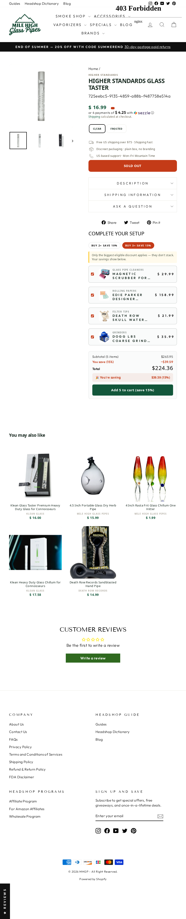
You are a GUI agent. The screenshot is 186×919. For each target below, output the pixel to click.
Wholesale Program (25, 816)
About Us (16, 724)
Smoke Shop (71, 16)
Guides (14, 3)
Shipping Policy (21, 762)
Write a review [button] (92, 658)
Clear (97, 128)
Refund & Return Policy (27, 769)
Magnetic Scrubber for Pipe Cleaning (131, 276)
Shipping (94, 117)
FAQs (13, 739)
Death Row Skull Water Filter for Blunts (129, 318)
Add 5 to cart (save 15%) (132, 390)
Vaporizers (68, 24)
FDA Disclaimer (21, 777)
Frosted (116, 128)
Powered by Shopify (92, 879)
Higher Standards (103, 74)
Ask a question (132, 206)
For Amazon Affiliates (26, 809)
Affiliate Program (23, 801)
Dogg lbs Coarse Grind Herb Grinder (130, 338)
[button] (132, 112)
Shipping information (132, 195)
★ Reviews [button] (5, 901)
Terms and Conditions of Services (35, 754)
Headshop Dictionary (42, 3)
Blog (67, 3)
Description (133, 183)
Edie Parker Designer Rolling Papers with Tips (128, 297)
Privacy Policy (20, 747)
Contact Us (18, 732)
